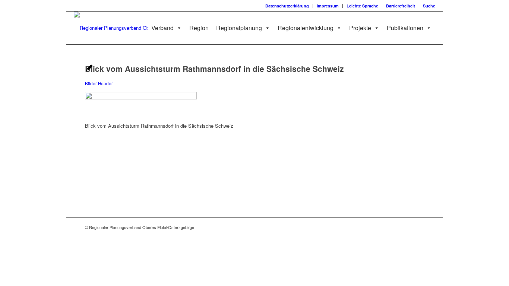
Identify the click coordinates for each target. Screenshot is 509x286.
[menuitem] (287, 6)
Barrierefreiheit (400, 6)
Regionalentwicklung (305, 27)
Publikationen (405, 27)
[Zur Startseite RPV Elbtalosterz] (123, 28)
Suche (429, 6)
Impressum (328, 6)
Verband (162, 27)
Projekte (360, 27)
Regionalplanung (239, 27)
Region (199, 27)
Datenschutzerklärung (287, 6)
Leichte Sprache (362, 6)
